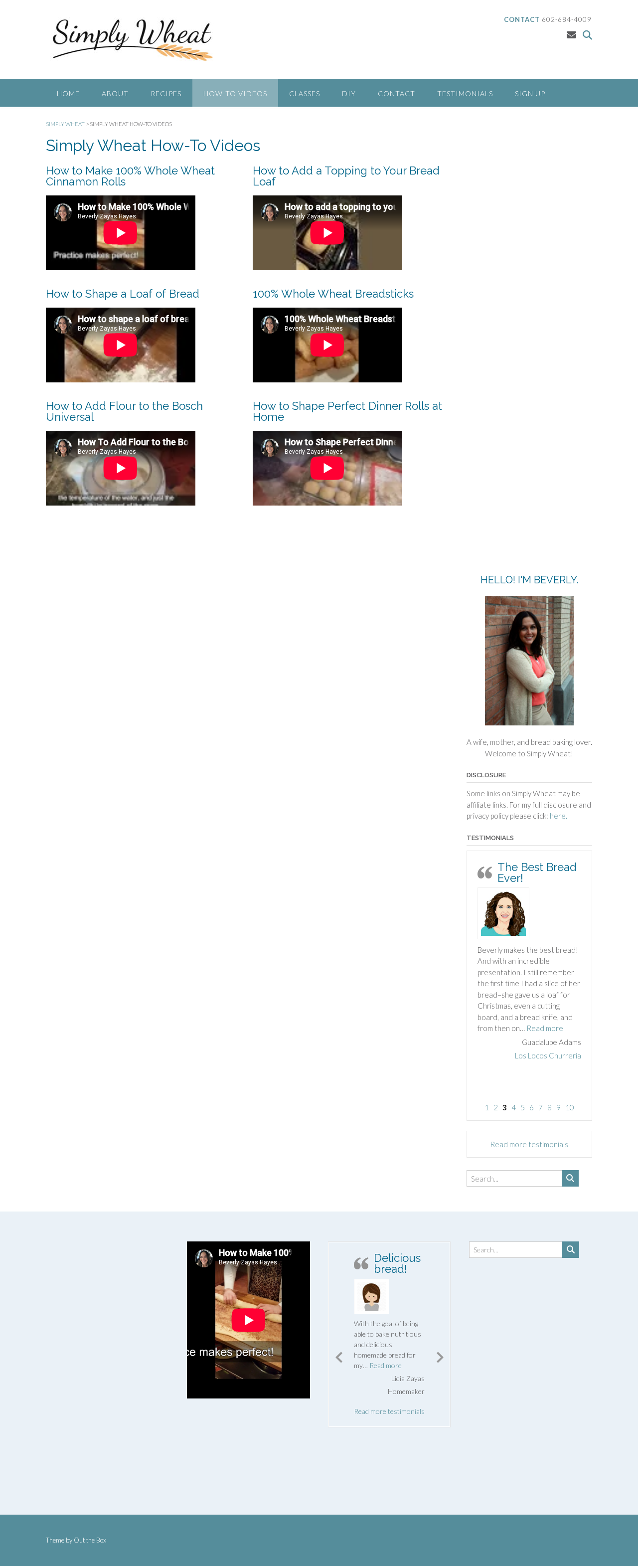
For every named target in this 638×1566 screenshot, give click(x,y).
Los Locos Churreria (548, 1055)
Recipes (166, 93)
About (115, 93)
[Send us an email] (571, 34)
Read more (544, 1028)
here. (558, 815)
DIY (349, 93)
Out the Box (90, 1540)
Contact (396, 93)
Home (68, 93)
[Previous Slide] (339, 1356)
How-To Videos (235, 93)
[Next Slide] (440, 1356)
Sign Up (530, 93)
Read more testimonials (529, 1144)
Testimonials (465, 93)
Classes (304, 93)
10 (569, 1107)
